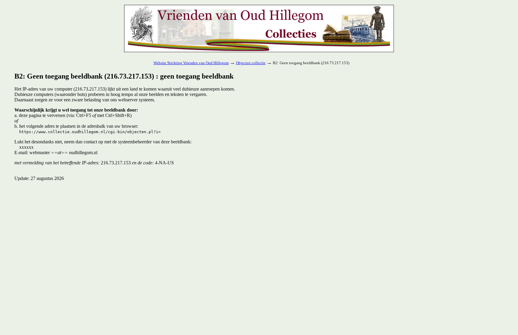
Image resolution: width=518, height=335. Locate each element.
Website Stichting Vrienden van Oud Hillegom (191, 63)
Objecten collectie (251, 63)
